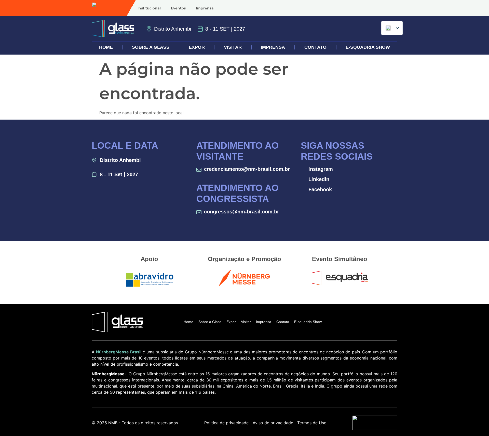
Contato (315, 47)
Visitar (233, 47)
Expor (197, 47)
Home (106, 47)
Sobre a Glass (150, 47)
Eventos (178, 8)
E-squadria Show (368, 47)
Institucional (149, 8)
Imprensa (205, 8)
